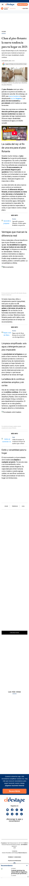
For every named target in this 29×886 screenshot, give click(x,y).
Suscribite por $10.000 (22, 4)
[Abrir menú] (2, 4)
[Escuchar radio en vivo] (2, 8)
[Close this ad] (28, 877)
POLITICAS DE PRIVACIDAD (14, 860)
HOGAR (6, 506)
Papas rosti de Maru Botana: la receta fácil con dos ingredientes (18, 335)
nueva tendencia (14, 96)
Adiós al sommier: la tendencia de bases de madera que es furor (18, 441)
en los (16, 98)
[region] (14, 25)
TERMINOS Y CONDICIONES (14, 857)
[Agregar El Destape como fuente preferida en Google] (14, 64)
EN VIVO (25, 8)
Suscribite (14, 791)
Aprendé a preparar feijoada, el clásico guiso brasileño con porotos (19, 223)
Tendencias (15, 506)
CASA (23, 506)
